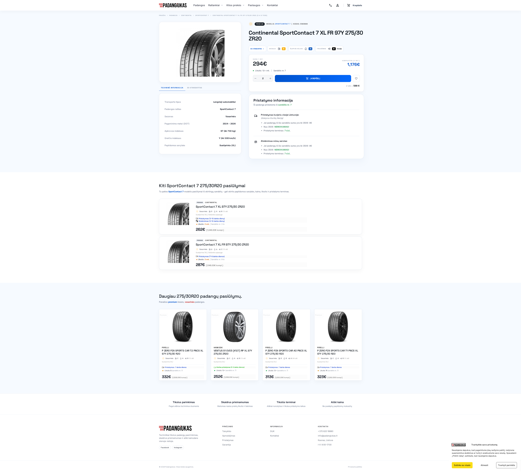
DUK (272, 431)
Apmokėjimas (228, 435)
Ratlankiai (214, 5)
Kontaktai (272, 5)
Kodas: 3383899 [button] (300, 24)
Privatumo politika (355, 467)
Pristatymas (228, 440)
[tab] (194, 88)
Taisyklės (226, 431)
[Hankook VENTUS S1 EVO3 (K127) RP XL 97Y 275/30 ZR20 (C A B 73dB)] (234, 344)
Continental (186, 15)
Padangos (199, 5)
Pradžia (162, 15)
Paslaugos (254, 5)
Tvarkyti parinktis (506, 465)
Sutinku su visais (462, 465)
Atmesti (484, 465)
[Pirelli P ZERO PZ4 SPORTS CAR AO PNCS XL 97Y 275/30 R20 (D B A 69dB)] (286, 344)
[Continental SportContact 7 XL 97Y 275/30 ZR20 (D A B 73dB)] (260, 216)
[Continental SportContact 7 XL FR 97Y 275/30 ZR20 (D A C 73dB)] (260, 253)
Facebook (165, 447)
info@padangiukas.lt (327, 435)
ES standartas (257, 49)
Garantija (226, 444)
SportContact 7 (202, 15)
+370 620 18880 (325, 431)
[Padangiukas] (173, 5)
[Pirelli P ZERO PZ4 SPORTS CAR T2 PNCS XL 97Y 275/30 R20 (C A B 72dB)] (183, 344)
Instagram (178, 447)
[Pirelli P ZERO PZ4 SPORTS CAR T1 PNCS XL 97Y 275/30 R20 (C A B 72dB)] (338, 344)
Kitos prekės (233, 5)
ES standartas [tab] (194, 88)
